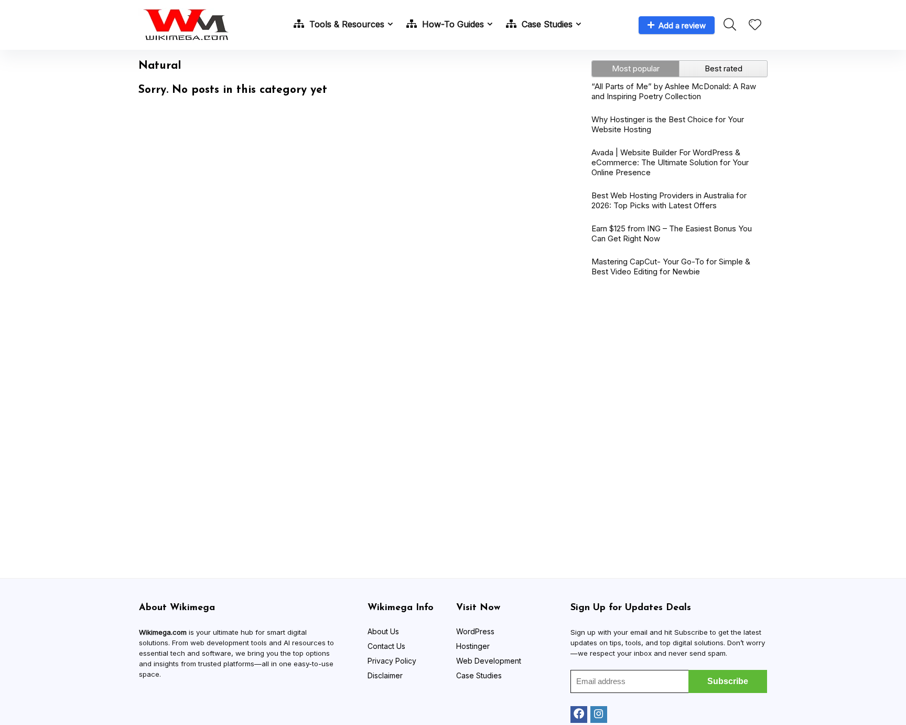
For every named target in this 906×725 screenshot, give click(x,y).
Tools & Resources (345, 24)
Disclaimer (385, 675)
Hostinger (473, 646)
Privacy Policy (392, 660)
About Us (383, 631)
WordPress (475, 631)
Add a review (682, 25)
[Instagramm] (598, 714)
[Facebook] (578, 714)
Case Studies (546, 24)
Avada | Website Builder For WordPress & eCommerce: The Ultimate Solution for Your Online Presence (670, 162)
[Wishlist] (755, 25)
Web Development (488, 660)
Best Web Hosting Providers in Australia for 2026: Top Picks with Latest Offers (669, 200)
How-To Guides (451, 24)
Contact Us (386, 646)
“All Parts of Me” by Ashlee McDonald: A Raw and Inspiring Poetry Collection (673, 91)
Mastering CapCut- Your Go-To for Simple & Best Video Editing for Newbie (670, 266)
